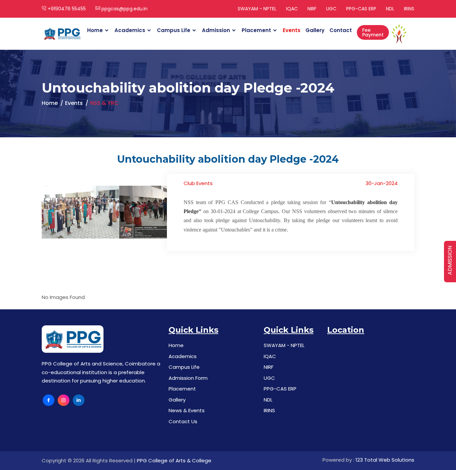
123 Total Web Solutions (385, 459)
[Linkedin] (78, 400)
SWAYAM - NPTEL (257, 8)
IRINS (409, 8)
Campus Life (173, 30)
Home (95, 30)
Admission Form (188, 377)
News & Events (187, 410)
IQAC (292, 8)
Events (291, 30)
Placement (256, 30)
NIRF (311, 8)
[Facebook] (48, 400)
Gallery (314, 30)
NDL (390, 8)
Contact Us (183, 421)
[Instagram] (63, 400)
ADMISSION (450, 260)
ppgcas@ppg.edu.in (124, 8)
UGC (331, 8)
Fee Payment (373, 32)
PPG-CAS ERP (361, 8)
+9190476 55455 (66, 8)
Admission (216, 30)
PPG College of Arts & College (174, 460)
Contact (340, 30)
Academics (130, 30)
